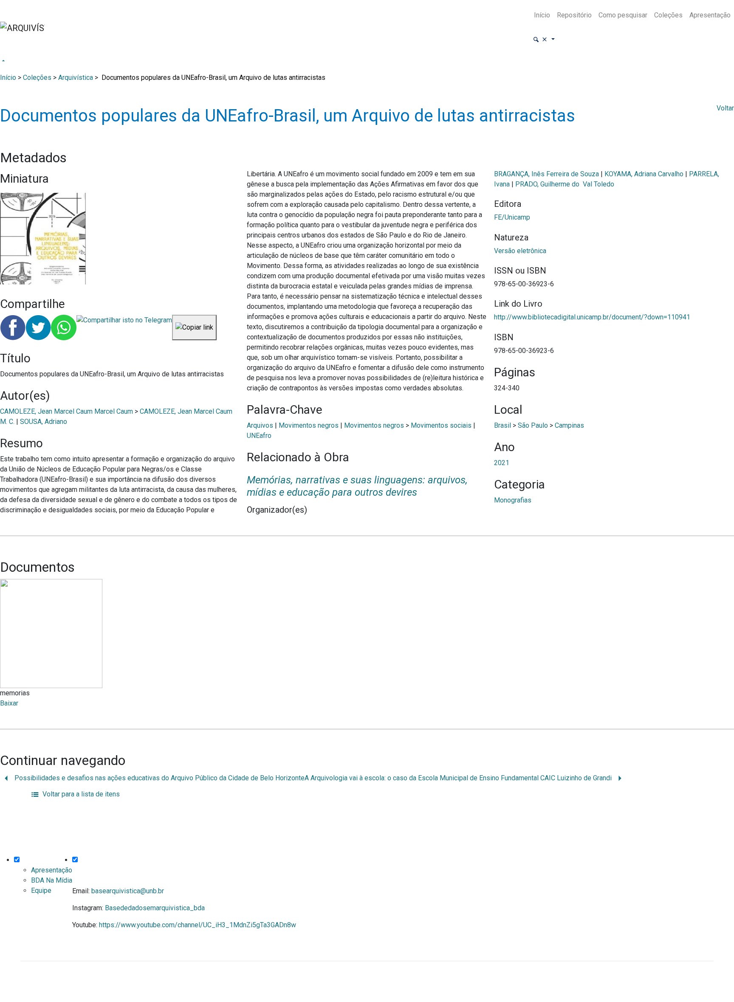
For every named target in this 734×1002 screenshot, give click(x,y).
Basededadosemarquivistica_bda (155, 908)
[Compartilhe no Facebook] (12, 327)
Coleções (668, 15)
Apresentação (710, 15)
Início (542, 15)
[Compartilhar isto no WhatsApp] (63, 327)
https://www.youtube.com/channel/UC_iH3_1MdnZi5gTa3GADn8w (197, 925)
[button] (544, 39)
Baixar (9, 703)
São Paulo (533, 425)
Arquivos (260, 425)
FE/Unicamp (512, 217)
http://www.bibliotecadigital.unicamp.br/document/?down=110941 (592, 317)
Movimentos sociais (441, 425)
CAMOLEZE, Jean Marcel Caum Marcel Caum (66, 411)
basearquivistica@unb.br (127, 891)
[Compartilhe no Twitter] (38, 327)
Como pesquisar (622, 15)
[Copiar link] (194, 327)
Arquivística (75, 77)
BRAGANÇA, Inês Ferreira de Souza (546, 174)
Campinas (569, 425)
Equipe (41, 890)
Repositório (574, 15)
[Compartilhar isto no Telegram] (124, 327)
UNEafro (259, 436)
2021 (501, 463)
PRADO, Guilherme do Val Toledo (564, 184)
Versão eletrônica (520, 251)
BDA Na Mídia (51, 880)
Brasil (502, 425)
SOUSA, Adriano (43, 422)
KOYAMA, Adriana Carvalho (643, 174)
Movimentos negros (309, 425)
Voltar (725, 108)
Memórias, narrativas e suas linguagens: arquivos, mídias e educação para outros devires (357, 486)
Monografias (512, 500)
